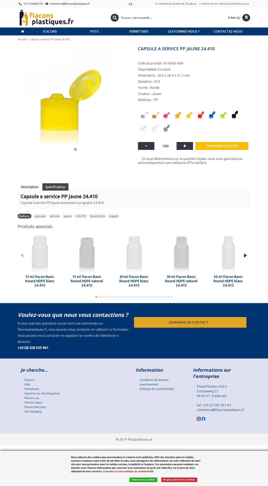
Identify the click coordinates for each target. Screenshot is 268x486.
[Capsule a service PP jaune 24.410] (76, 96)
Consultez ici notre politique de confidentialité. (128, 471)
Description (30, 187)
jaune (68, 216)
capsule (40, 216)
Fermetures (32, 389)
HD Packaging (33, 411)
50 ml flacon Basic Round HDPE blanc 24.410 (228, 281)
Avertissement (148, 384)
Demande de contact (189, 322)
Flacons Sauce (33, 402)
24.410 (81, 216)
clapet (113, 216)
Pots (27, 384)
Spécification (55, 187)
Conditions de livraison (154, 379)
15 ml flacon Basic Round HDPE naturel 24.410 (87, 281)
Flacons (29, 379)
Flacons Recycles (35, 407)
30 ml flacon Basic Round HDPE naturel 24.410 (181, 281)
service (55, 216)
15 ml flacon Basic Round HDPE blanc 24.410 (40, 281)
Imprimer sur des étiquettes (42, 393)
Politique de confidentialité (156, 389)
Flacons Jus (32, 398)
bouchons (97, 216)
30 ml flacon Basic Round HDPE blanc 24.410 (134, 281)
